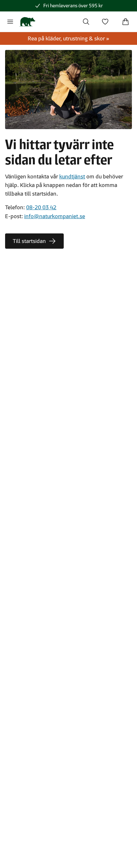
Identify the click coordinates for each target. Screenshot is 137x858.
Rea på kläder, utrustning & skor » (68, 38)
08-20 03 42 (41, 207)
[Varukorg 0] (125, 21)
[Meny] (10, 21)
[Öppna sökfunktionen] (86, 21)
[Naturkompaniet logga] (27, 21)
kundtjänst (72, 176)
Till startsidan (29, 241)
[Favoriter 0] (105, 21)
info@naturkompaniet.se (54, 216)
